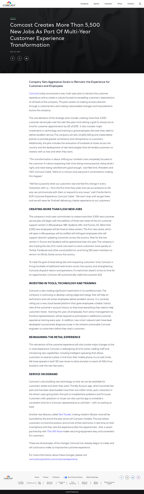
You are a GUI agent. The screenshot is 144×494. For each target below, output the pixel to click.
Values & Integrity (84, 483)
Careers (131, 4)
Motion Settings (92, 477)
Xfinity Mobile (96, 483)
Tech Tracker (64, 414)
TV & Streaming (72, 483)
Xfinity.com (31, 483)
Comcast (34, 93)
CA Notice (56, 477)
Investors (108, 4)
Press (120, 4)
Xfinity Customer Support (109, 483)
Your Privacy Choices (75, 477)
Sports (96, 4)
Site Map (39, 483)
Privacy (45, 477)
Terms (37, 477)
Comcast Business (50, 483)
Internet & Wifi (61, 483)
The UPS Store (54, 431)
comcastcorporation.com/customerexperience (53, 459)
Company (84, 4)
